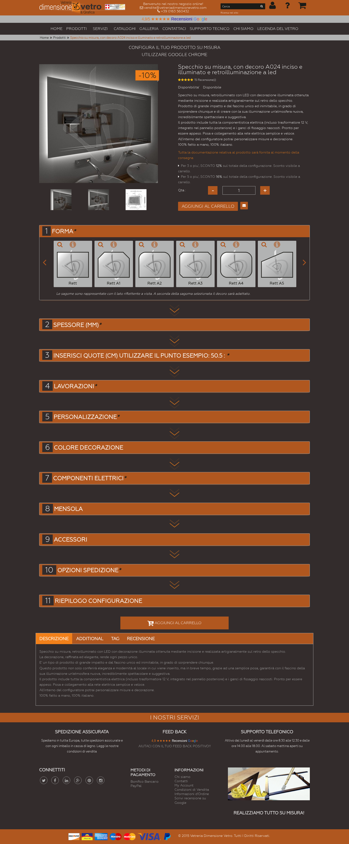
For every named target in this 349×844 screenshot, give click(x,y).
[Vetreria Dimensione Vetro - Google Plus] (78, 780)
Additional (90, 638)
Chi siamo (182, 777)
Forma (64, 231)
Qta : (182, 190)
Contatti (181, 781)
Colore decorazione (88, 447)
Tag (115, 638)
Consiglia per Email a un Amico (244, 205)
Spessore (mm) (77, 325)
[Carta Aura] (87, 836)
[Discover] (74, 836)
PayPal (136, 786)
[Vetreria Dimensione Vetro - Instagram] (100, 780)
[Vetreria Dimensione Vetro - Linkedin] (66, 780)
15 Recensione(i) (205, 80)
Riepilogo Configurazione (98, 601)
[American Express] (101, 836)
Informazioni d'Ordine (191, 794)
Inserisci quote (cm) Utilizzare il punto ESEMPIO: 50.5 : (141, 355)
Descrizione (54, 638)
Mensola (68, 509)
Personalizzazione (86, 417)
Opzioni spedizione (89, 570)
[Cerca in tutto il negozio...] (262, 7)
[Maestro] (116, 836)
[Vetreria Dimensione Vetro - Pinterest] (89, 780)
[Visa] (149, 836)
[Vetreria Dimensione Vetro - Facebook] (55, 780)
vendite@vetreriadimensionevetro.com (175, 8)
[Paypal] (167, 836)
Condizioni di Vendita (191, 789)
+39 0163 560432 (175, 11)
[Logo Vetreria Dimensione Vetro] (83, 7)
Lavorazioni (75, 386)
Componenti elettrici (89, 478)
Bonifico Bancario (145, 781)
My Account (183, 785)
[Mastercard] (130, 836)
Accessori (70, 539)
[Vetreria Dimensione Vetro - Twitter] (43, 780)
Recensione (141, 638)
